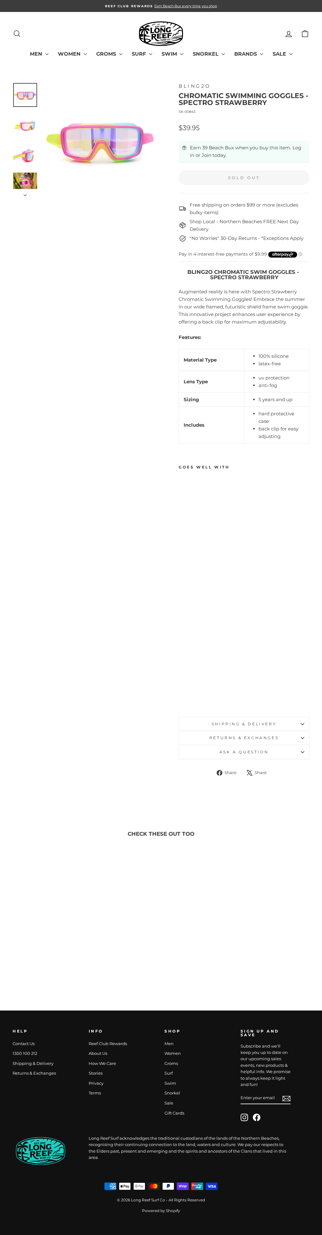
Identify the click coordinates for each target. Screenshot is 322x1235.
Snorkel (206, 54)
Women (70, 54)
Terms (95, 1093)
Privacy (96, 1083)
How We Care (102, 1063)
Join (206, 155)
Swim (170, 54)
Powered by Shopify (161, 1210)
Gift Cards (174, 1113)
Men (37, 54)
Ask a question (244, 752)
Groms (107, 54)
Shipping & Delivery (244, 724)
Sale (280, 54)
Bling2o (195, 86)
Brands (246, 54)
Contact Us (24, 1043)
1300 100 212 (25, 1053)
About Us (98, 1053)
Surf (139, 54)
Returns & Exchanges (244, 737)
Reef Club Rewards (108, 1043)
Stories (96, 1073)
